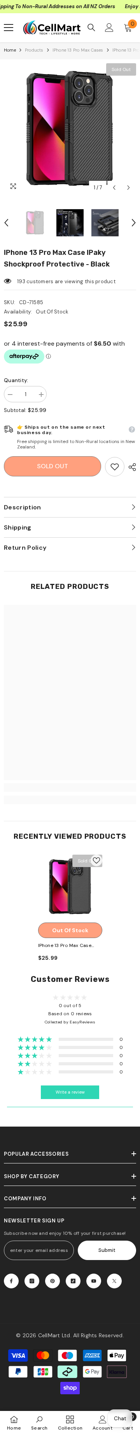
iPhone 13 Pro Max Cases (77, 50)
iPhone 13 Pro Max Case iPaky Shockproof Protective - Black (64, 946)
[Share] (130, 467)
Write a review (70, 1092)
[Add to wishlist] (96, 860)
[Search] (91, 27)
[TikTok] (73, 1281)
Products (34, 50)
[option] (70, 129)
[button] (114, 187)
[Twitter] (114, 1281)
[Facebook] (11, 1281)
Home (10, 50)
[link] (114, 466)
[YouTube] (93, 1281)
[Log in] (109, 27)
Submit (107, 1250)
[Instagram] (31, 1281)
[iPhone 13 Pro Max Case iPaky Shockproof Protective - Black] (70, 887)
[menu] (8, 27)
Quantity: (16, 380)
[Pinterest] (52, 1281)
